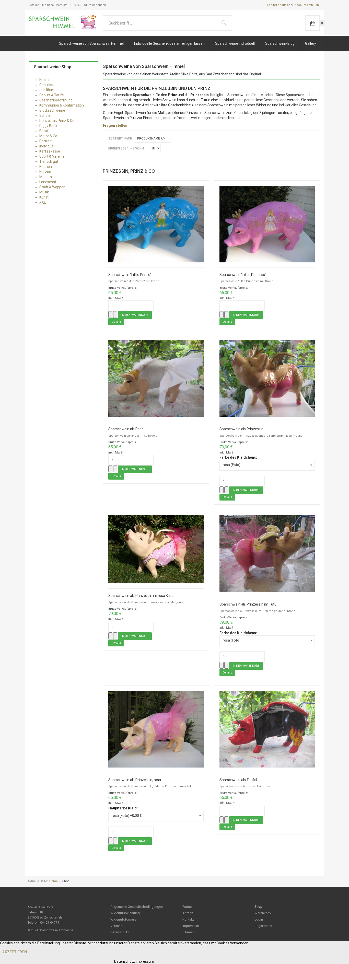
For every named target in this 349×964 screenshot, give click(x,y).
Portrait (45, 141)
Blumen (45, 167)
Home (53, 881)
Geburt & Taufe (51, 95)
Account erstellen (307, 5)
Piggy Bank (48, 126)
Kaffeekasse (49, 151)
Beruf (44, 131)
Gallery (310, 43)
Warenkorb (262, 913)
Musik (44, 192)
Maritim (45, 177)
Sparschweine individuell (235, 43)
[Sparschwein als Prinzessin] (267, 378)
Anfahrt (187, 913)
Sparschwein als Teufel (238, 780)
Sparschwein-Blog (280, 43)
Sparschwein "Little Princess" (242, 275)
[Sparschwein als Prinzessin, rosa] (156, 729)
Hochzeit (46, 80)
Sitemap (188, 932)
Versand (116, 926)
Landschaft (48, 182)
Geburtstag (48, 85)
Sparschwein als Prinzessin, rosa (134, 780)
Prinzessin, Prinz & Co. (57, 121)
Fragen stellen (115, 125)
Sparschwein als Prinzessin (241, 429)
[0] (312, 23)
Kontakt (188, 919)
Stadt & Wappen (52, 187)
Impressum (190, 926)
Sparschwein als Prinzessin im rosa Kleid (140, 596)
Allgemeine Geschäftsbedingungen (136, 907)
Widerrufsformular (123, 919)
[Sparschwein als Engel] (156, 378)
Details (116, 321)
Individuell (47, 146)
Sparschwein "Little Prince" (130, 275)
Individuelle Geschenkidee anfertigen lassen (169, 43)
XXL (42, 202)
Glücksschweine (52, 110)
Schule (44, 115)
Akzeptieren (14, 952)
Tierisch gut (48, 161)
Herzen (45, 172)
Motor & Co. (48, 136)
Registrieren (263, 926)
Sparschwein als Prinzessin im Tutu (247, 604)
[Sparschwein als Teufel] (267, 729)
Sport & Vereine (52, 156)
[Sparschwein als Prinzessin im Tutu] (267, 553)
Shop (258, 907)
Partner (187, 907)
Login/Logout (276, 5)
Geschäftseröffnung (56, 100)
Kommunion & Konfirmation (61, 105)
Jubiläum (46, 90)
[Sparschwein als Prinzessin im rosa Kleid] (156, 549)
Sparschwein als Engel (126, 429)
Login (258, 919)
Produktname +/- (151, 138)
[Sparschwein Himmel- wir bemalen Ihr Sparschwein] (64, 22)
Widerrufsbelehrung (125, 913)
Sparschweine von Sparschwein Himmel (91, 43)
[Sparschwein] (156, 224)
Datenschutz (119, 932)
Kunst (44, 197)
